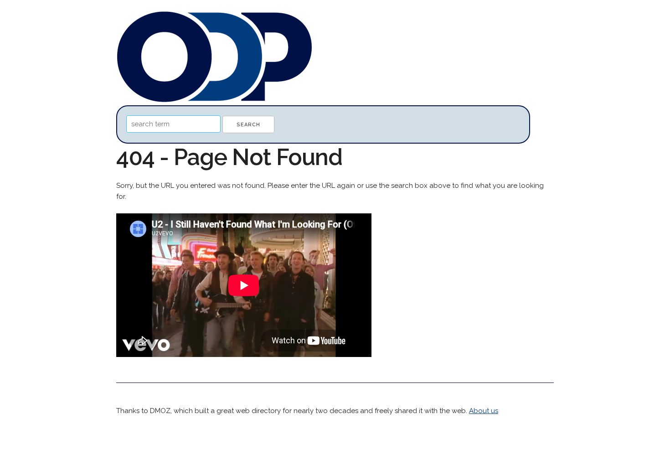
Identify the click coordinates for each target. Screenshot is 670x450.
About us (483, 411)
